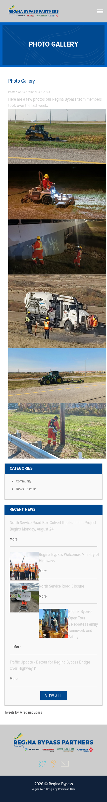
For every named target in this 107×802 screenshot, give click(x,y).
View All (53, 696)
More (13, 539)
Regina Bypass (53, 742)
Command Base (67, 789)
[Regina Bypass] (33, 11)
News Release (26, 489)
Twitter (42, 764)
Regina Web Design (43, 789)
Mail (65, 764)
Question (53, 764)
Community (23, 481)
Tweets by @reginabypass (23, 712)
